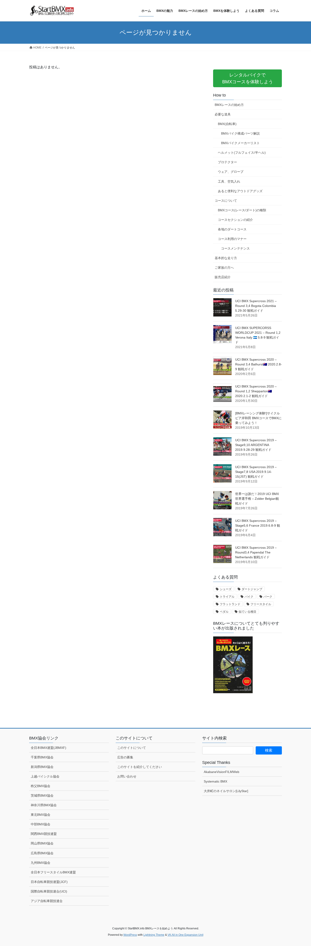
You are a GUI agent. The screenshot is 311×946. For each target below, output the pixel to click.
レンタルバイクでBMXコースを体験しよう (247, 78)
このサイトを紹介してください (139, 767)
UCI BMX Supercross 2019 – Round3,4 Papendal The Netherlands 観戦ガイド (256, 552)
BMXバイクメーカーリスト (240, 143)
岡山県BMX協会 (42, 843)
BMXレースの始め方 (229, 105)
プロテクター (227, 162)
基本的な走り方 (226, 258)
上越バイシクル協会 (45, 776)
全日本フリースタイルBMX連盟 (53, 872)
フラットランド (230, 604)
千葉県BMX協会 (42, 757)
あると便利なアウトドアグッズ (240, 191)
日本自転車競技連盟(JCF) (49, 882)
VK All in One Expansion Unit (185, 934)
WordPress (130, 934)
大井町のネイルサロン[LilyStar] (226, 791)
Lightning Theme (153, 934)
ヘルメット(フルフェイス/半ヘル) (242, 152)
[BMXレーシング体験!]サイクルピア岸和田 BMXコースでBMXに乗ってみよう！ (258, 418)
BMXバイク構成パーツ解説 (240, 133)
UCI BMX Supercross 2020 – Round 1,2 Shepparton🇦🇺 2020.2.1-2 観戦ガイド (256, 391)
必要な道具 (223, 114)
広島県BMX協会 (42, 853)
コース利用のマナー (232, 239)
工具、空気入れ (229, 181)
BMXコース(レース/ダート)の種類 (242, 210)
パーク (267, 596)
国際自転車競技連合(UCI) (49, 891)
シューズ (226, 589)
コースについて (226, 200)
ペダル (224, 611)
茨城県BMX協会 (42, 795)
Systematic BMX (215, 781)
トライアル (227, 596)
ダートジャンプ (252, 589)
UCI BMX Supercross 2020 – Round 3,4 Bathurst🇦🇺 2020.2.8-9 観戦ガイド (258, 364)
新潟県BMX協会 (42, 767)
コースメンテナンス (235, 248)
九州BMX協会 (40, 862)
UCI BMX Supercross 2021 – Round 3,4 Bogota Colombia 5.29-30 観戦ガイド (256, 305)
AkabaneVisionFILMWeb (221, 772)
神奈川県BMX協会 (44, 805)
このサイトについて (131, 748)
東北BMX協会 (40, 814)
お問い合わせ (126, 776)
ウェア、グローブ (230, 171)
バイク (249, 596)
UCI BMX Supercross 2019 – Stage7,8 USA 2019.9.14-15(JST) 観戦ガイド (256, 471)
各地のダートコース (232, 229)
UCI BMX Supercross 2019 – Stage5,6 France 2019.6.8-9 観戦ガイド (257, 525)
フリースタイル (260, 604)
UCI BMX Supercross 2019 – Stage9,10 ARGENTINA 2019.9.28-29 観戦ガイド (256, 444)
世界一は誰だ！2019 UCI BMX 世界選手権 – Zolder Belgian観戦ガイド (257, 498)
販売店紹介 (223, 277)
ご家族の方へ (224, 267)
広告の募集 (125, 757)
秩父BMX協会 (40, 786)
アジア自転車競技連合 (47, 901)
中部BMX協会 (40, 824)
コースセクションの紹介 (235, 220)
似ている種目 (247, 611)
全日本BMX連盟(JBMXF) (48, 748)
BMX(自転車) (227, 124)
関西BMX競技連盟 (44, 834)
